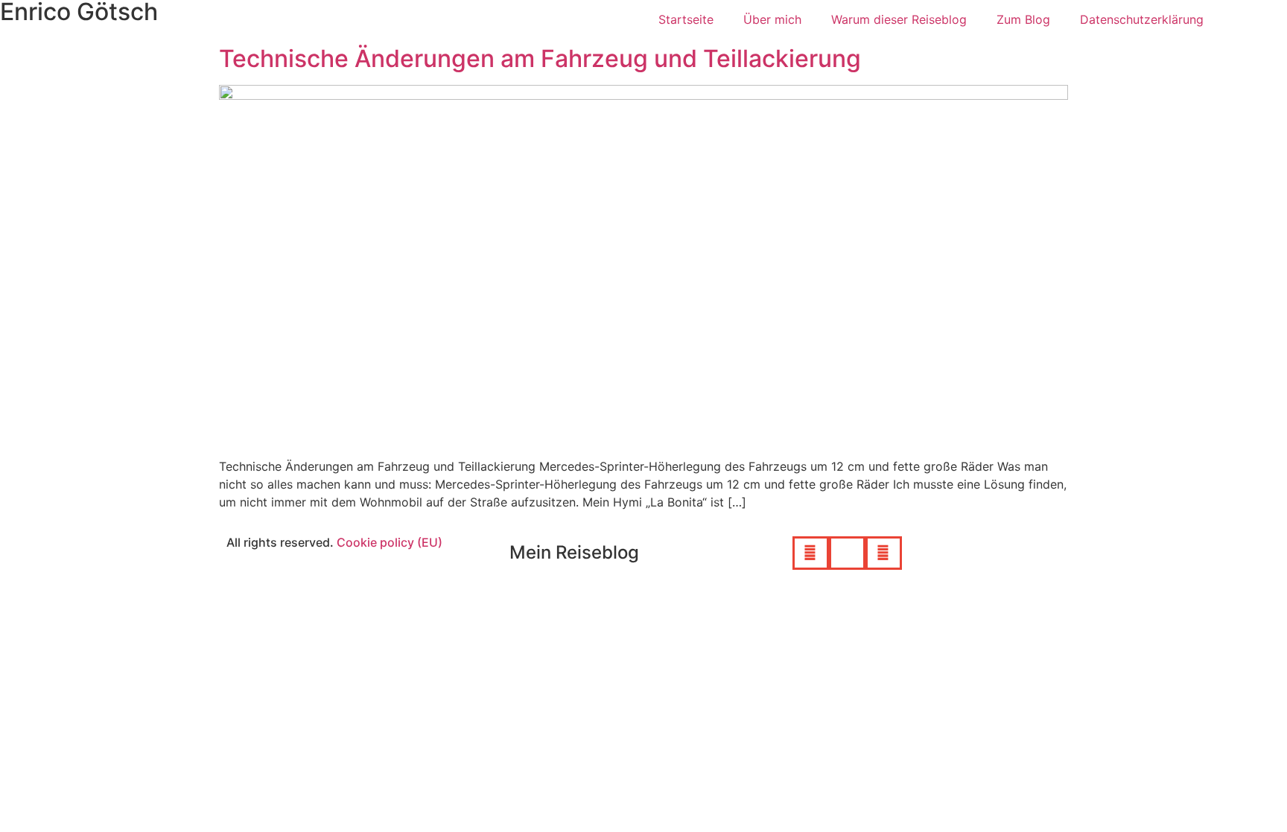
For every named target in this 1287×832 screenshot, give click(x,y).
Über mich (772, 19)
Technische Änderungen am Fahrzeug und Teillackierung (540, 58)
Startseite (686, 19)
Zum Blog (1023, 19)
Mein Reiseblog (574, 552)
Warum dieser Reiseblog (899, 19)
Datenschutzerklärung (1142, 19)
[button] (810, 553)
